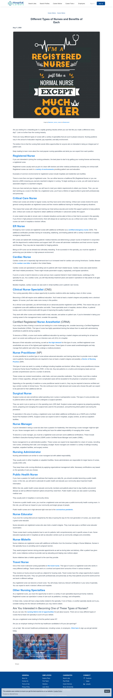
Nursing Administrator (27, 452)
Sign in (92, 3)
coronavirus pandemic (64, 509)
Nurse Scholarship (68, 687)
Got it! (107, 691)
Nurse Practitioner (24, 352)
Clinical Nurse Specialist (28, 289)
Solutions (45, 684)
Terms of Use (26, 684)
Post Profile (66, 681)
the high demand (55, 342)
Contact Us (25, 681)
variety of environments (45, 169)
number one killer (23, 263)
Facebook (88, 678)
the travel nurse (53, 566)
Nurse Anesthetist (48, 322)
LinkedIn (88, 684)
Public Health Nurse (25, 474)
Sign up (101, 3)
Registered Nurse (24, 156)
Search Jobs (66, 678)
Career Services (67, 684)
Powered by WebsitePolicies (10, 694)
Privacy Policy (26, 687)
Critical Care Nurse (25, 198)
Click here (75, 628)
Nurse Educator (23, 514)
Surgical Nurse (22, 393)
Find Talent (45, 681)
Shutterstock (66, 122)
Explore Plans (46, 678)
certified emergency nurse (78, 230)
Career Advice (52, 13)
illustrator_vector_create (54, 122)
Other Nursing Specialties (29, 590)
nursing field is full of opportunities (40, 612)
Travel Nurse (21, 562)
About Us (24, 678)
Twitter (88, 681)
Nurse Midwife (22, 539)
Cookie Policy (57, 691)
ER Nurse (19, 226)
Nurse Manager (22, 424)
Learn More (45, 687)
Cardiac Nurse (22, 257)
